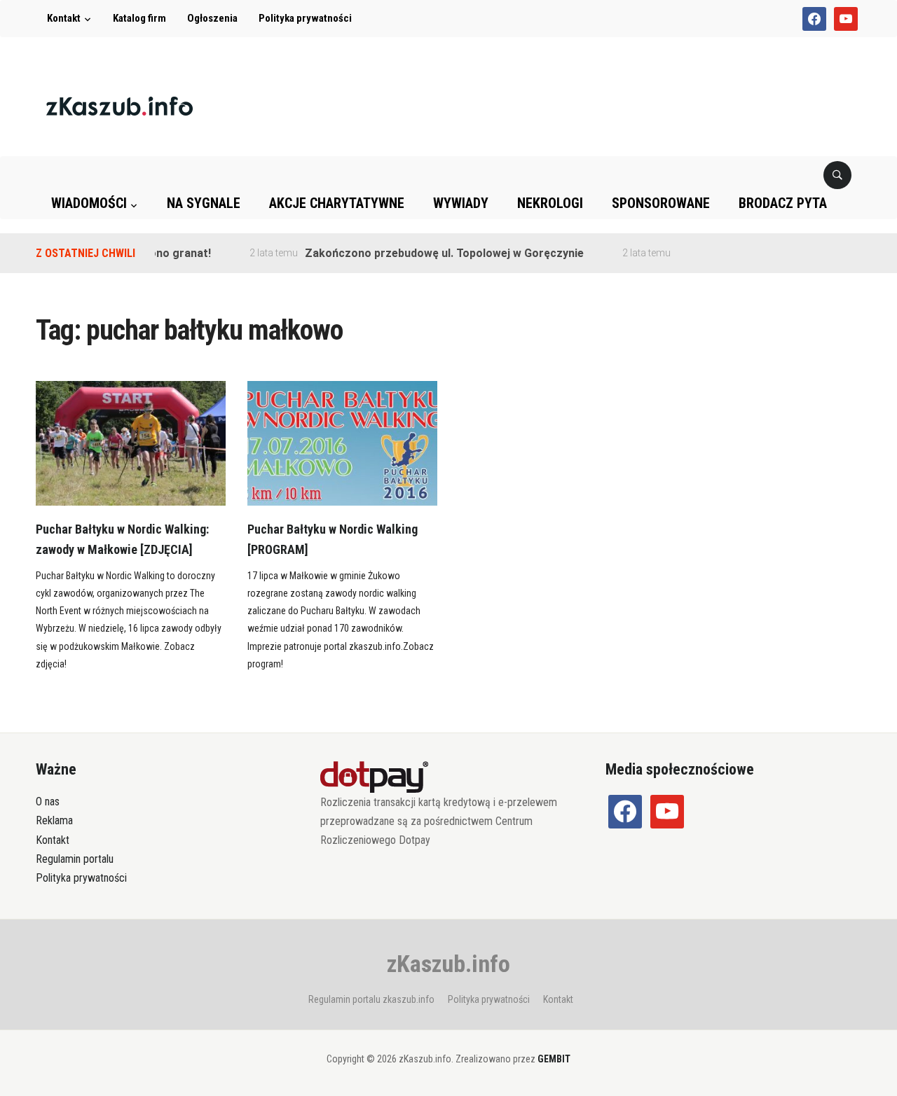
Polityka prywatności (305, 18)
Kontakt (64, 18)
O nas (48, 801)
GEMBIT (553, 1058)
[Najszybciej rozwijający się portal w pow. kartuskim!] (119, 105)
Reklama (54, 820)
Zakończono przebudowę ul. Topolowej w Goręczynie (431, 253)
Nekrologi (550, 203)
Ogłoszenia (212, 18)
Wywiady (460, 203)
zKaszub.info (448, 964)
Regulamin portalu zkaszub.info (371, 999)
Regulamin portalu (75, 859)
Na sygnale (203, 203)
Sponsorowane (661, 203)
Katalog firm (139, 18)
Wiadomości (89, 203)
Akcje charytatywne (336, 203)
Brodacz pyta (783, 203)
